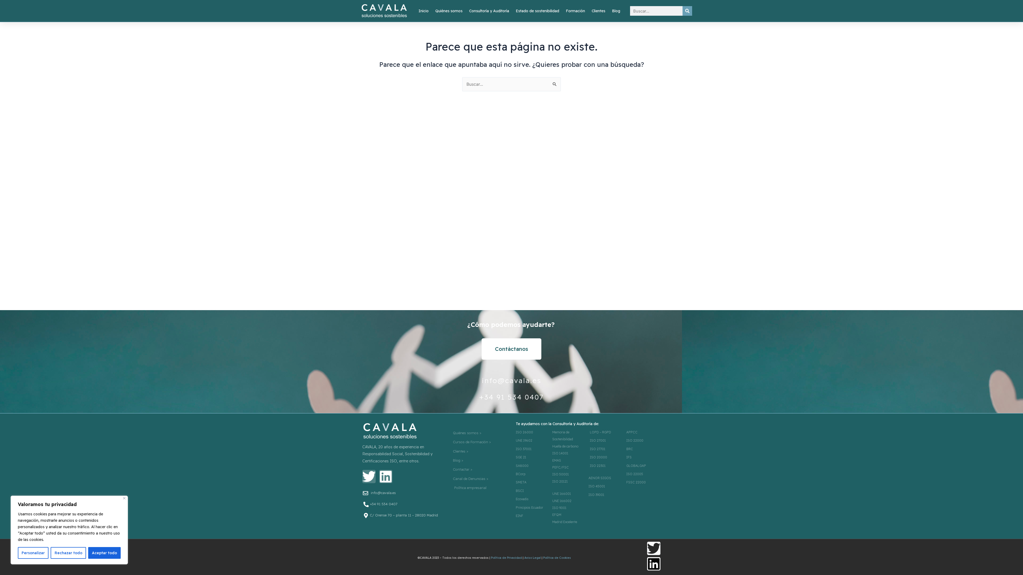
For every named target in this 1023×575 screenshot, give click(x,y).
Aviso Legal (532, 558)
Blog (616, 11)
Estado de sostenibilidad (537, 11)
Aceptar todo (104, 553)
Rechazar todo (68, 553)
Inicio (424, 11)
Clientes (598, 11)
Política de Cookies (557, 558)
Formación (575, 11)
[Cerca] (124, 498)
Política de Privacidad (506, 558)
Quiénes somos (448, 11)
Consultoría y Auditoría (489, 11)
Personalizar (33, 553)
